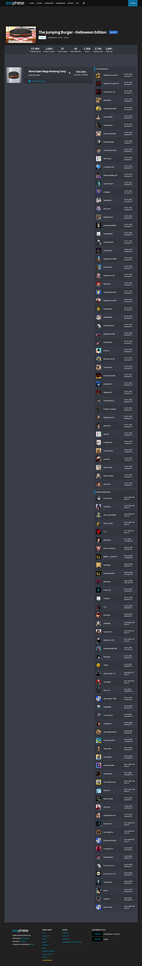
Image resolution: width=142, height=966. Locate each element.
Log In (133, 3)
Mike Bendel (25, 938)
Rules (44, 939)
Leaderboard (60, 3)
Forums (39, 3)
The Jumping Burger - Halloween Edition (72, 32)
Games (32, 3)
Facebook (65, 939)
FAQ (43, 933)
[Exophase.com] (16, 3)
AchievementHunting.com (71, 942)
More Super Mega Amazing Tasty (47, 71)
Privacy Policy (47, 954)
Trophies (42, 37)
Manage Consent (48, 951)
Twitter (65, 936)
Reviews (70, 3)
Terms (44, 957)
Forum (66, 37)
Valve (32, 944)
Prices (60, 37)
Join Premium (47, 960)
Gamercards (49, 3)
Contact (45, 945)
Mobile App (46, 936)
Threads (65, 933)
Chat (77, 3)
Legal (44, 948)
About (44, 942)
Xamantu (23, 941)
